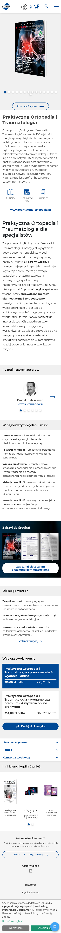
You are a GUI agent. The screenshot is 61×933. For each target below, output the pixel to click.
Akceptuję (44, 927)
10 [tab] (40, 92)
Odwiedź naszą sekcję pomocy (28, 854)
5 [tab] (21, 92)
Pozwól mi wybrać (12, 921)
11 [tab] (44, 92)
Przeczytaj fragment (27, 106)
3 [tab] (13, 92)
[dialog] (30, 916)
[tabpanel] (30, 48)
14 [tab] (56, 92)
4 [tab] (17, 92)
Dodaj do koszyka (33, 726)
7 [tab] (29, 92)
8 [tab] (33, 92)
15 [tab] (31, 94)
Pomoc (7, 749)
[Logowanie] (30, 6)
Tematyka (30, 884)
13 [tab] (52, 92)
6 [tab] (25, 92)
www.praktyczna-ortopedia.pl (30, 209)
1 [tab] (5, 92)
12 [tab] (48, 92)
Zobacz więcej (28, 641)
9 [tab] (36, 92)
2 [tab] (9, 92)
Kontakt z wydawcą (16, 757)
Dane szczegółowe (15, 742)
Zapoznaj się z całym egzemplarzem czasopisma (30, 568)
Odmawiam (16, 927)
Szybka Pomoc (30, 892)
